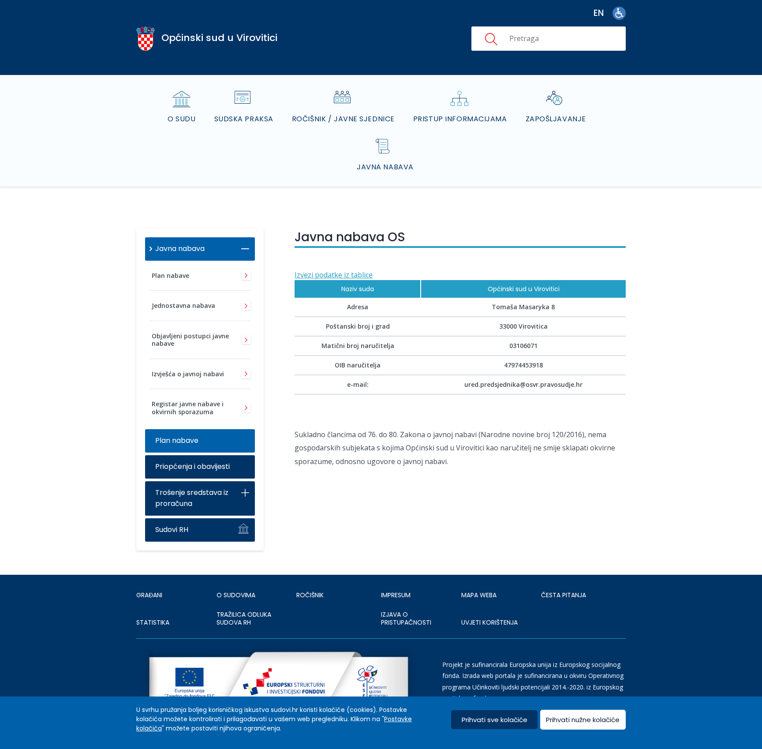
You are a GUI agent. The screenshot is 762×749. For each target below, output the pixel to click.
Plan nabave (170, 275)
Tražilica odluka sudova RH (244, 618)
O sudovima (236, 595)
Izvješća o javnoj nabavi (188, 374)
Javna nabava (385, 167)
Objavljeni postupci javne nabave (190, 340)
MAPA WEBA (479, 595)
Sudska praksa (243, 119)
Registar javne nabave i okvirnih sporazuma (188, 408)
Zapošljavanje (556, 119)
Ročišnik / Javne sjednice (343, 119)
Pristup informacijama (460, 119)
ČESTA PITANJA (563, 595)
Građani (149, 595)
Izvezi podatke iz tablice (334, 275)
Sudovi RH (171, 529)
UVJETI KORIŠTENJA (489, 622)
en (599, 13)
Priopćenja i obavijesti (192, 466)
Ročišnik (310, 595)
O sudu (181, 119)
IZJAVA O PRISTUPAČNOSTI (406, 618)
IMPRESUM (396, 595)
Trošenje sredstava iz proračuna (191, 498)
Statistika (152, 622)
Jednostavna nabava (183, 305)
